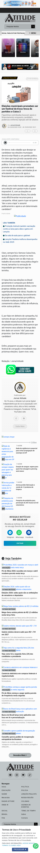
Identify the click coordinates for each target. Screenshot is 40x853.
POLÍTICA (25, 787)
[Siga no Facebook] (10, 775)
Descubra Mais (19, 755)
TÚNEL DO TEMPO (28, 811)
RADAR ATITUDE (8, 801)
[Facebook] (24, 418)
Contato (24, 818)
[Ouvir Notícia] (5, 142)
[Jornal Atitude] (20, 18)
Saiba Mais (20, 426)
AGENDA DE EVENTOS (26, 806)
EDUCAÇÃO (6, 790)
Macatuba (6, 797)
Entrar (20, 543)
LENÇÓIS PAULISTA (29, 794)
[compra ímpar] (20, 67)
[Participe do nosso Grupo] (20, 370)
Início (4, 787)
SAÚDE (4, 794)
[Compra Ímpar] (20, 3)
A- (27, 131)
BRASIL (5, 814)
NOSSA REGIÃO (27, 797)
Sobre (23, 814)
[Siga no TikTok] (29, 775)
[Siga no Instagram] (16, 775)
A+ (35, 131)
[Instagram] (16, 418)
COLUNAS (25, 801)
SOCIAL (5, 811)
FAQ (3, 818)
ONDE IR (5, 805)
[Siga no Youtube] (23, 775)
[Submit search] (33, 26)
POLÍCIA (24, 790)
